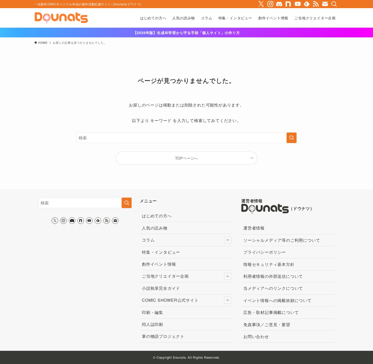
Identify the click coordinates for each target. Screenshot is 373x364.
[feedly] (306, 4)
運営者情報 (254, 228)
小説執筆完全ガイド (161, 288)
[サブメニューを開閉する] (227, 240)
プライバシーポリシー (264, 252)
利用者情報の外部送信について (273, 276)
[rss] (315, 4)
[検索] (334, 4)
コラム (148, 240)
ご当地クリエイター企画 (165, 276)
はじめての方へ (157, 216)
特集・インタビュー (161, 252)
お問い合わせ (256, 336)
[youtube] (297, 4)
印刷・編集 (152, 312)
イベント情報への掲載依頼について (277, 300)
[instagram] (270, 4)
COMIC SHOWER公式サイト (170, 300)
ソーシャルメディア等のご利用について (281, 240)
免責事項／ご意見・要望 (266, 324)
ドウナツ (301, 208)
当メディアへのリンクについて (273, 288)
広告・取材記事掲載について (271, 312)
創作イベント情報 (159, 264)
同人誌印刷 (152, 324)
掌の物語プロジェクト (163, 336)
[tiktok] (279, 4)
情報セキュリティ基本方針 (269, 264)
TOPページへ (186, 158)
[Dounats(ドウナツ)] (61, 17)
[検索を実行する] (291, 137)
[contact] (325, 4)
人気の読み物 (154, 228)
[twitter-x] (261, 4)
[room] (288, 4)
